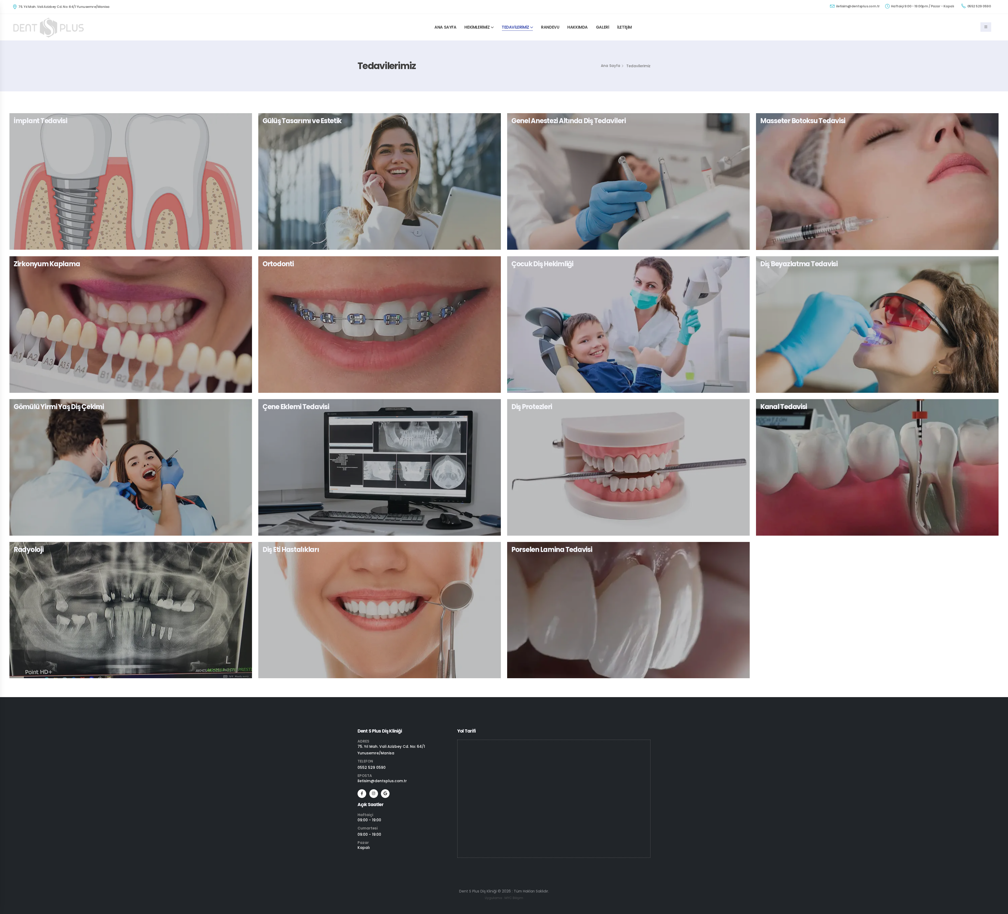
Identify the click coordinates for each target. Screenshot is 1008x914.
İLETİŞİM (624, 27)
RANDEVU (550, 27)
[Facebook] (362, 793)
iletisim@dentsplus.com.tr (858, 6)
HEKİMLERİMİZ (477, 27)
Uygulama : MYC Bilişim (504, 898)
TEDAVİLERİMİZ (515, 27)
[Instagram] (373, 793)
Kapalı (364, 847)
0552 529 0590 (979, 6)
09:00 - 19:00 (369, 820)
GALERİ (602, 27)
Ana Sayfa (610, 65)
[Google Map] (385, 793)
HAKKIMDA (577, 27)
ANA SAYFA (445, 27)
